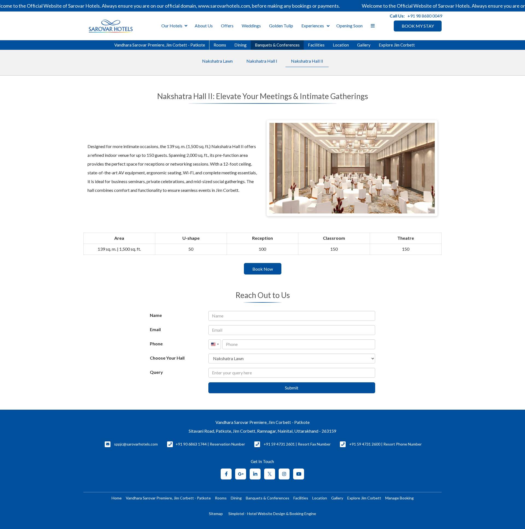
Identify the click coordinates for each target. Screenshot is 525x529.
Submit (291, 387)
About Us (204, 25)
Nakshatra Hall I (261, 60)
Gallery (364, 44)
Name (156, 315)
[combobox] (214, 344)
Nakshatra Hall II (307, 60)
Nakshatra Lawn (217, 60)
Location (341, 44)
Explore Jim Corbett (397, 44)
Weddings (251, 25)
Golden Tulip (281, 25)
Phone (156, 343)
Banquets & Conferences (277, 44)
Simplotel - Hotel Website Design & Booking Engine (272, 513)
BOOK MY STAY (418, 25)
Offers (227, 25)
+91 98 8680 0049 (424, 15)
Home (117, 498)
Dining (240, 44)
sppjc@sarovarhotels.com (136, 444)
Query (156, 372)
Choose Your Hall (167, 357)
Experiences (312, 25)
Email (155, 329)
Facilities (316, 44)
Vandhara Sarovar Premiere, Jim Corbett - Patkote (159, 44)
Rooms (220, 44)
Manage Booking (399, 498)
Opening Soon (349, 25)
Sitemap (216, 513)
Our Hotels (171, 25)
